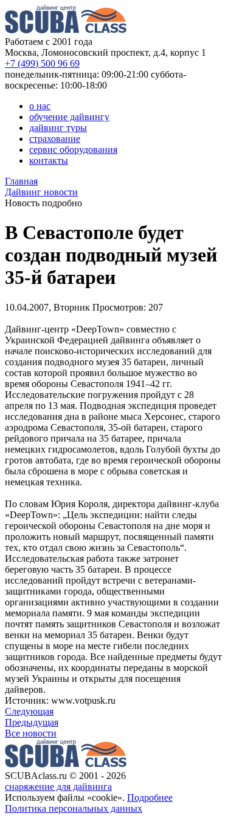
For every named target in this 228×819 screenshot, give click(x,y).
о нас (39, 106)
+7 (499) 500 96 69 (42, 63)
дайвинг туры (58, 128)
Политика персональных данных (73, 808)
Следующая (29, 711)
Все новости (31, 733)
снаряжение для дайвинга (58, 786)
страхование (54, 138)
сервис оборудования (73, 149)
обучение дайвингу (69, 117)
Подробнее (150, 797)
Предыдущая (31, 722)
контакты (48, 160)
